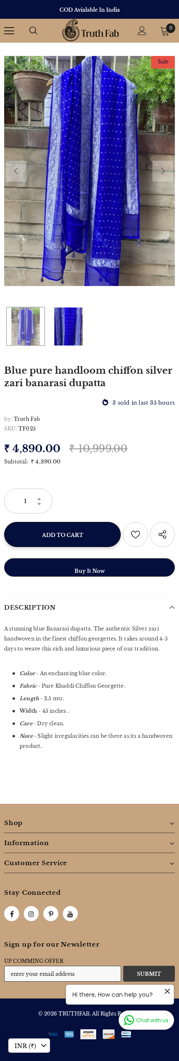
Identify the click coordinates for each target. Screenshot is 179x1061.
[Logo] (90, 30)
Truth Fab (27, 419)
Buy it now (90, 571)
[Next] (162, 171)
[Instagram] (31, 913)
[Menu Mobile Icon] (9, 31)
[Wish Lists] (135, 534)
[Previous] (16, 171)
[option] (89, 10)
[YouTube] (70, 913)
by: (8, 419)
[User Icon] (142, 30)
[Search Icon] (33, 31)
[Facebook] (11, 913)
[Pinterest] (50, 913)
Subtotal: (16, 461)
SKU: (10, 428)
